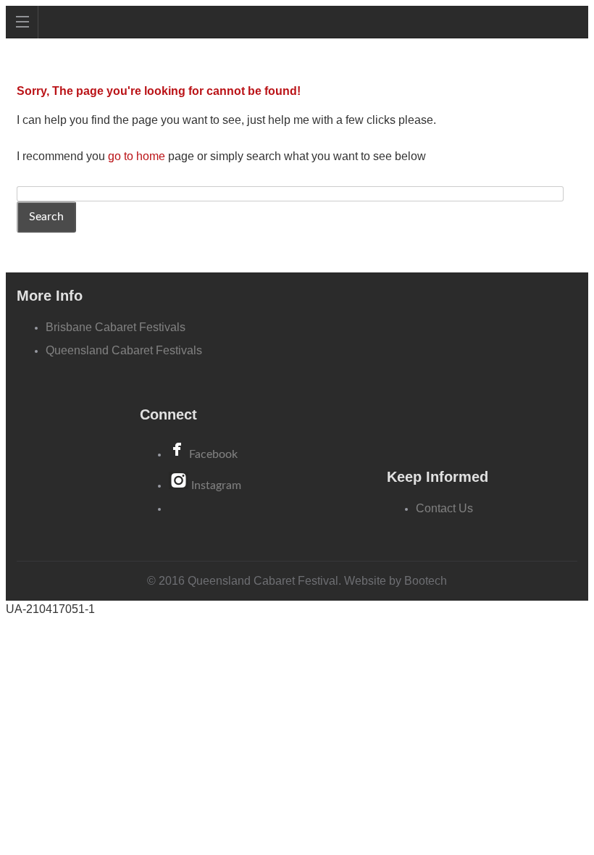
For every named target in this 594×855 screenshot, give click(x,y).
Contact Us (444, 508)
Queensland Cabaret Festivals (124, 350)
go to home (136, 156)
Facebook (213, 454)
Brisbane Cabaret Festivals (115, 327)
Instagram (216, 485)
